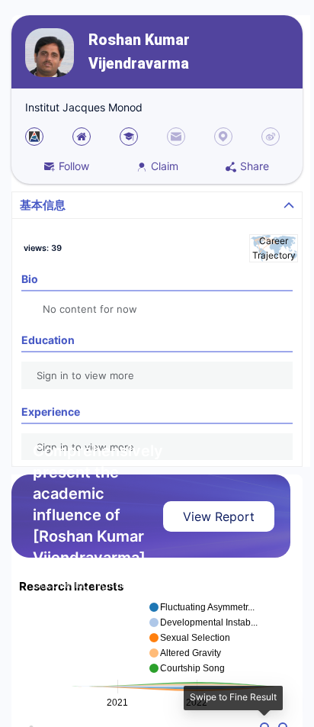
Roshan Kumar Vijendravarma (139, 51)
